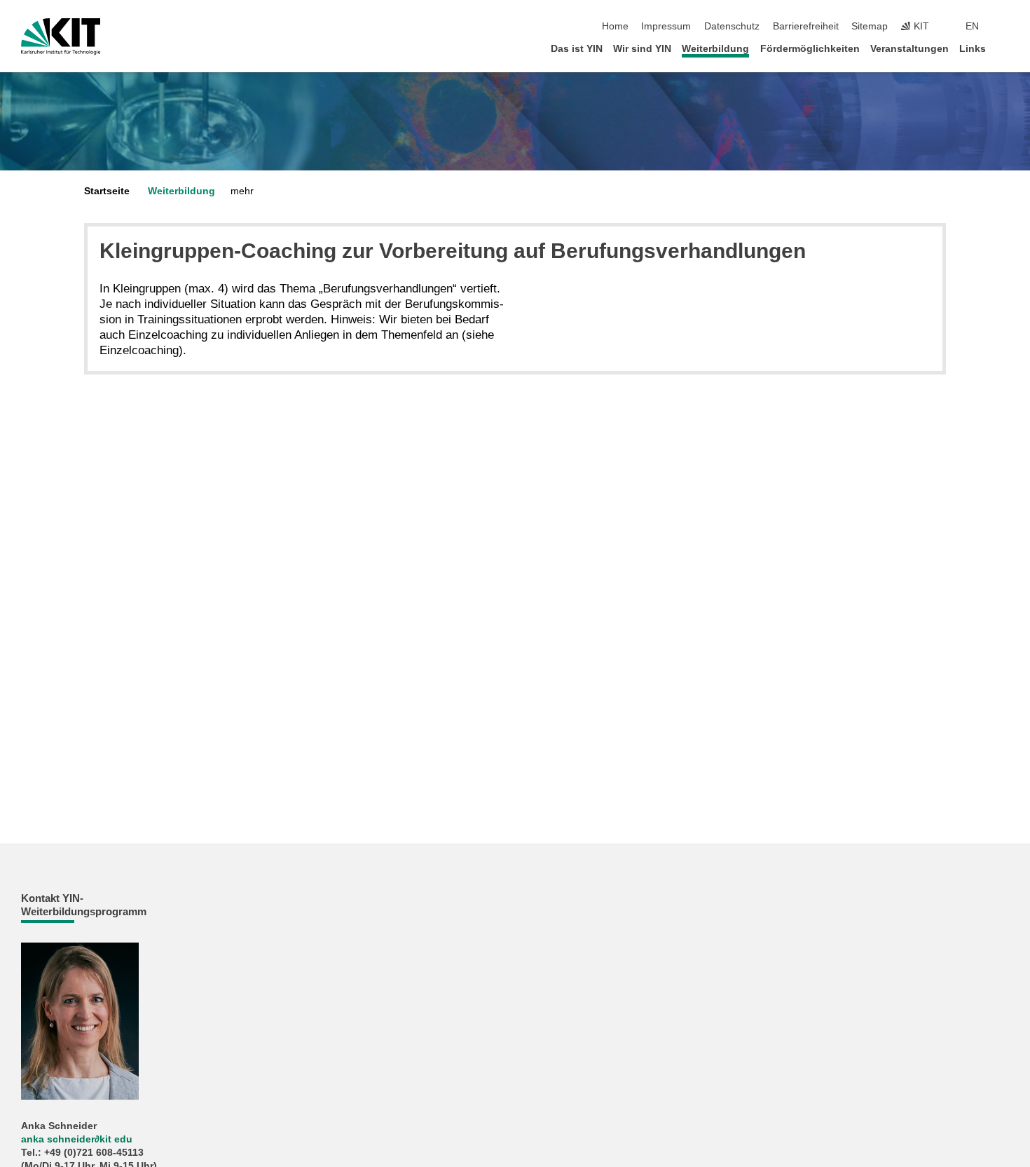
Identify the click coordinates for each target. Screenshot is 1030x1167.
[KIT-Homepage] (60, 36)
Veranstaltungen (909, 48)
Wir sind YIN (642, 48)
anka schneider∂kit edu (76, 1139)
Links (972, 48)
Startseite (107, 191)
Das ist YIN (577, 48)
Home (615, 26)
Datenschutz (732, 26)
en (972, 26)
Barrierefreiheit (806, 26)
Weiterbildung (715, 48)
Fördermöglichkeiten (810, 48)
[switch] (1005, 26)
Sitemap (869, 26)
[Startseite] (1005, 48)
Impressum (666, 26)
